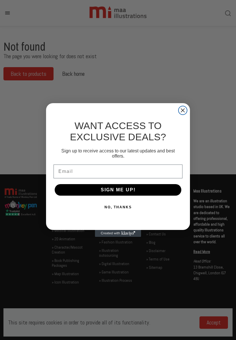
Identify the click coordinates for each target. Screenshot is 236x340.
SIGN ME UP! (118, 189)
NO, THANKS (118, 207)
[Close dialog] (182, 110)
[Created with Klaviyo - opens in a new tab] (118, 233)
